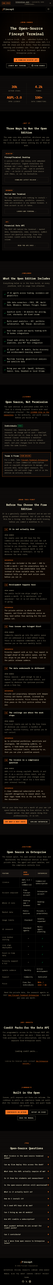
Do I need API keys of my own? (26, 1205)
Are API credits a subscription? (26, 1219)
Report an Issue (38, 1112)
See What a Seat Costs (15, 822)
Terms (26, 1277)
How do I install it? (26, 1198)
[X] (26, 1282)
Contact (38, 1274)
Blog (13, 1274)
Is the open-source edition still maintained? (26, 1185)
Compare (34, 1270)
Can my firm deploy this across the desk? (26, 1164)
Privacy (46, 1274)
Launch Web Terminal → (26, 211)
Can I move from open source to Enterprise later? (26, 1242)
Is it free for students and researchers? (26, 1178)
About (22, 1274)
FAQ (17, 1274)
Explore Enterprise (39, 822)
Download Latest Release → (26, 180)
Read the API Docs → (26, 245)
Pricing (17, 1270)
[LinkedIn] (30, 1282)
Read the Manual (26, 1118)
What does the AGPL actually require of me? (26, 1171)
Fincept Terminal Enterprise (34, 460)
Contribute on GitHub (16, 1112)
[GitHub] (23, 1282)
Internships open (22, 2)
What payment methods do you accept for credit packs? (26, 1227)
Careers (30, 1274)
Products (26, 1270)
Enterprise (8, 1270)
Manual (7, 1274)
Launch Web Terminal (17, 66)
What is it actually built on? (26, 1192)
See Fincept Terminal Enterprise (23, 995)
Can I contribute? (26, 1234)
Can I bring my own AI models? (26, 1212)
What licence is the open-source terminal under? (26, 1157)
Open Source (44, 1270)
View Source (39, 66)
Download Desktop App (27, 60)
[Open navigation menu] (48, 9)
